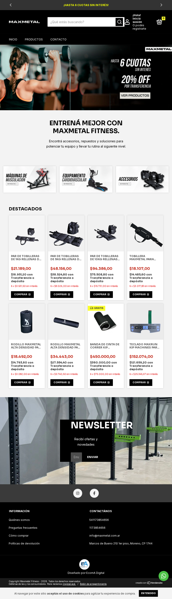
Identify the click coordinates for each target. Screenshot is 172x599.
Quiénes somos (19, 520)
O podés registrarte (139, 27)
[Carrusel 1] (86, 77)
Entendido (148, 593)
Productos (34, 39)
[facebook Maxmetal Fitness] (94, 493)
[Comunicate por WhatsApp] (164, 576)
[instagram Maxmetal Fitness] (77, 493)
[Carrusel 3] (142, 179)
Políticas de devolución (24, 543)
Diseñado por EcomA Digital (86, 573)
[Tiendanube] (149, 583)
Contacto (58, 39)
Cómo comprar (18, 535)
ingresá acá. (69, 584)
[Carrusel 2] (86, 179)
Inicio (13, 39)
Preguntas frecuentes (23, 527)
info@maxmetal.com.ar (104, 535)
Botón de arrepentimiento (93, 584)
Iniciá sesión (137, 20)
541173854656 (99, 520)
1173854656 (97, 527)
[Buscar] (119, 22)
